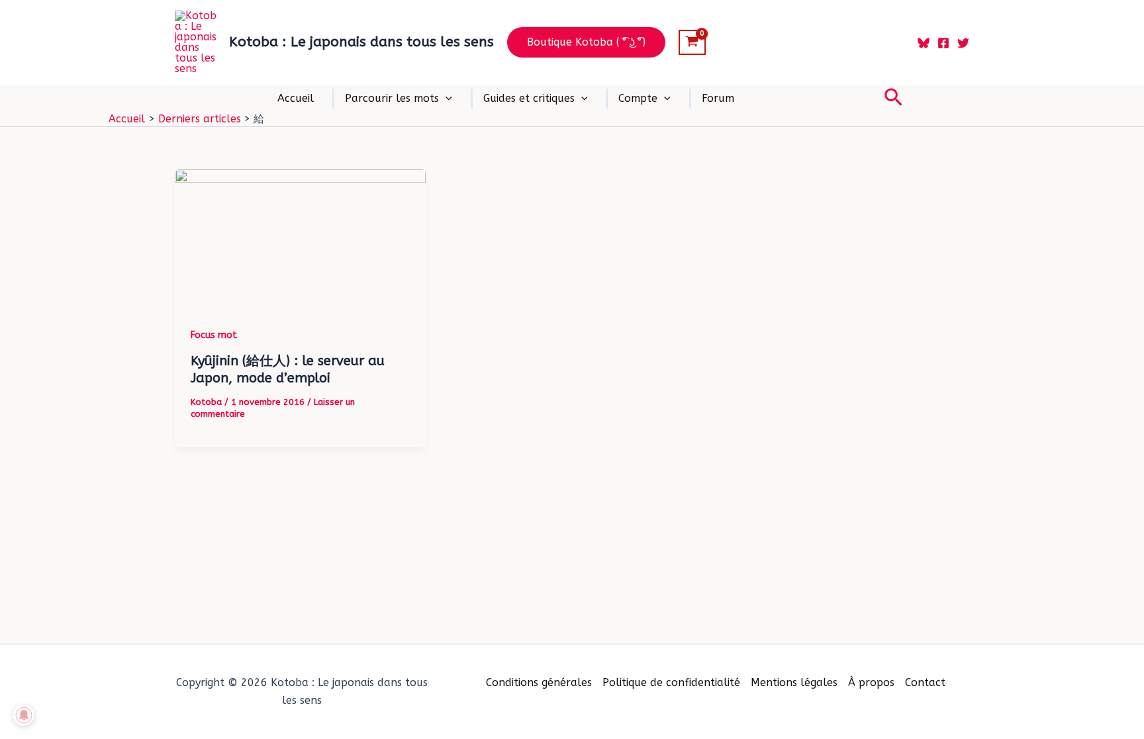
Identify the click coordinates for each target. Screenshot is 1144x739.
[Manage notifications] (23, 715)
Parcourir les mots (392, 98)
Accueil (295, 98)
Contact (925, 682)
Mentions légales (794, 682)
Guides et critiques (529, 98)
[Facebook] (943, 43)
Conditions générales (539, 682)
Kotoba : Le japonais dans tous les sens (361, 42)
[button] (586, 42)
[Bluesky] (924, 43)
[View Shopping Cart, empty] (692, 42)
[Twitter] (963, 43)
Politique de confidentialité (671, 682)
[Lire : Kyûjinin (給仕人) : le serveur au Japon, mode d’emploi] (300, 239)
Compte (637, 98)
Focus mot (214, 335)
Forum (718, 98)
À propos (871, 682)
